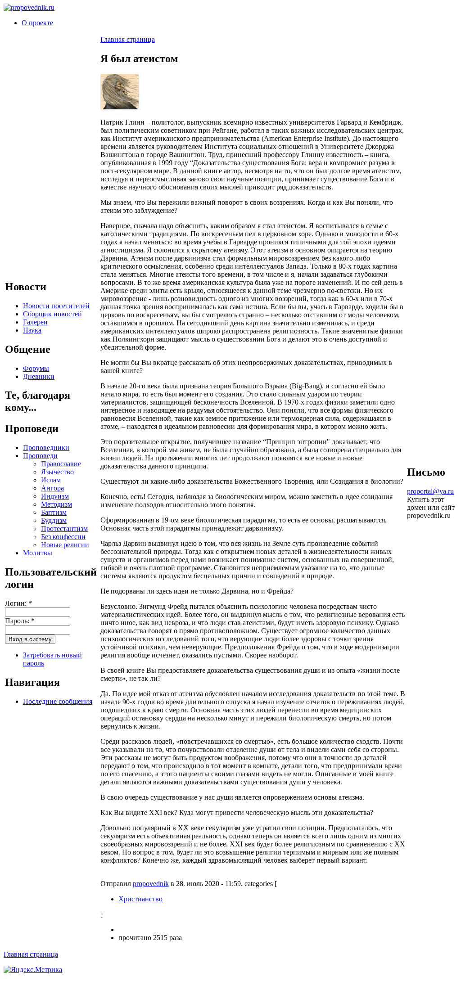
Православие (61, 464)
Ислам (51, 480)
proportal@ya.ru (430, 491)
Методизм (56, 504)
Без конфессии (63, 536)
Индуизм (55, 496)
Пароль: (20, 621)
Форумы (36, 368)
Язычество (57, 472)
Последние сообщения (57, 701)
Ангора (52, 488)
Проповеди (40, 455)
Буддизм (54, 520)
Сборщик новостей (52, 314)
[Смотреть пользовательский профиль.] (119, 107)
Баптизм (54, 512)
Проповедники (46, 447)
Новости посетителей (56, 306)
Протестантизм (64, 528)
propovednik (151, 883)
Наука (32, 330)
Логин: (18, 603)
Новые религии (65, 545)
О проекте (37, 23)
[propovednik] (29, 7)
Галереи (35, 322)
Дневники (38, 376)
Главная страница (127, 39)
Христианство (140, 899)
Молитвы (37, 553)
